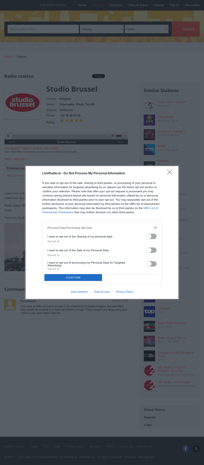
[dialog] (102, 232)
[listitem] (102, 228)
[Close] (171, 173)
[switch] (151, 236)
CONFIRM (73, 277)
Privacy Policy (124, 291)
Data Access (102, 291)
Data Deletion (79, 291)
